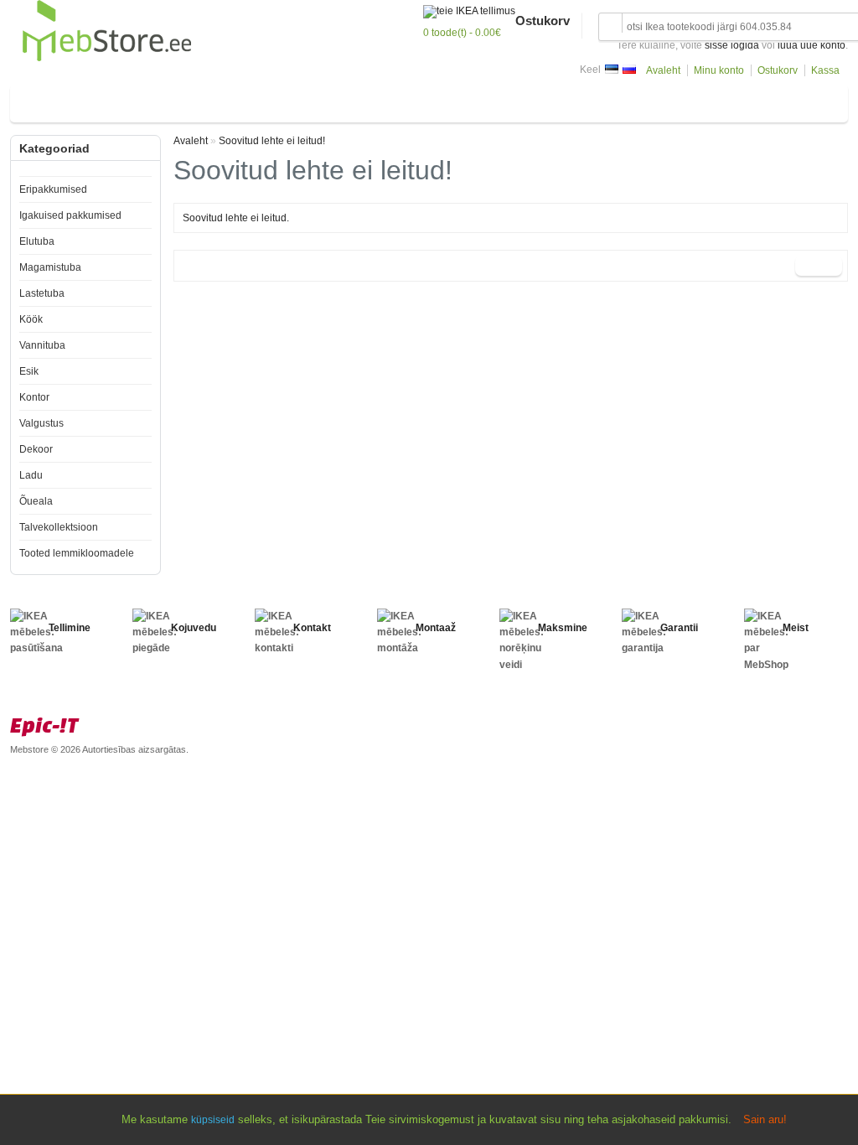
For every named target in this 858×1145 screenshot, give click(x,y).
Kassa (825, 70)
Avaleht (663, 70)
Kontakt (312, 628)
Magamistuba (106, 100)
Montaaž (436, 628)
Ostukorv (777, 70)
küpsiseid (213, 1120)
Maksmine (562, 628)
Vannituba (284, 100)
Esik (334, 100)
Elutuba (39, 100)
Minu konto (719, 70)
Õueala (579, 100)
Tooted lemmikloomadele (76, 553)
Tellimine (69, 628)
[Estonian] (611, 69)
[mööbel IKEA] (107, 58)
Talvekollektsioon (58, 527)
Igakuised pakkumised (70, 215)
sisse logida (732, 45)
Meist (796, 628)
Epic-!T (44, 724)
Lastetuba (179, 100)
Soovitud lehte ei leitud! (272, 141)
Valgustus (433, 100)
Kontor (377, 100)
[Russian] (629, 69)
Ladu (534, 100)
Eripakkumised (53, 189)
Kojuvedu (193, 628)
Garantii (679, 628)
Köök (231, 100)
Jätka (818, 266)
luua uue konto (811, 45)
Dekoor (490, 100)
